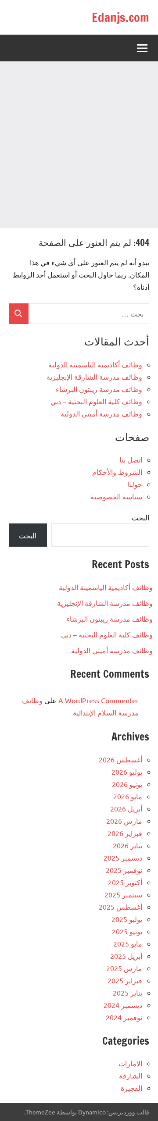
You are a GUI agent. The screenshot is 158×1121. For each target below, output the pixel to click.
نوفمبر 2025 (124, 869)
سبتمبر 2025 (123, 894)
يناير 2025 (127, 992)
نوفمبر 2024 (124, 1017)
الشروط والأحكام (117, 471)
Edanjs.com (120, 17)
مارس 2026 (124, 820)
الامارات (130, 1063)
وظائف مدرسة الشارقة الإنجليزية (94, 376)
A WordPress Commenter (98, 700)
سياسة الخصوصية (116, 496)
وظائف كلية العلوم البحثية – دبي (96, 401)
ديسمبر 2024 (123, 1004)
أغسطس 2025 (120, 906)
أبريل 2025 (126, 955)
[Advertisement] (79, 145)
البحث (140, 517)
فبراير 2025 (125, 980)
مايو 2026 (127, 796)
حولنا (135, 484)
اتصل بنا (130, 459)
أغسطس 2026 (120, 759)
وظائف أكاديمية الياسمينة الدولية (95, 364)
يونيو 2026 (127, 783)
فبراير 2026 (125, 833)
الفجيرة (131, 1087)
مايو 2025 (127, 943)
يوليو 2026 (126, 771)
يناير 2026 (127, 845)
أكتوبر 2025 (125, 882)
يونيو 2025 (127, 931)
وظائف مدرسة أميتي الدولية (101, 413)
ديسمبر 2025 (123, 857)
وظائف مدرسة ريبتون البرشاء (99, 388)
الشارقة (130, 1075)
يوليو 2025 (126, 919)
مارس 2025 (124, 968)
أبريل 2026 (126, 808)
